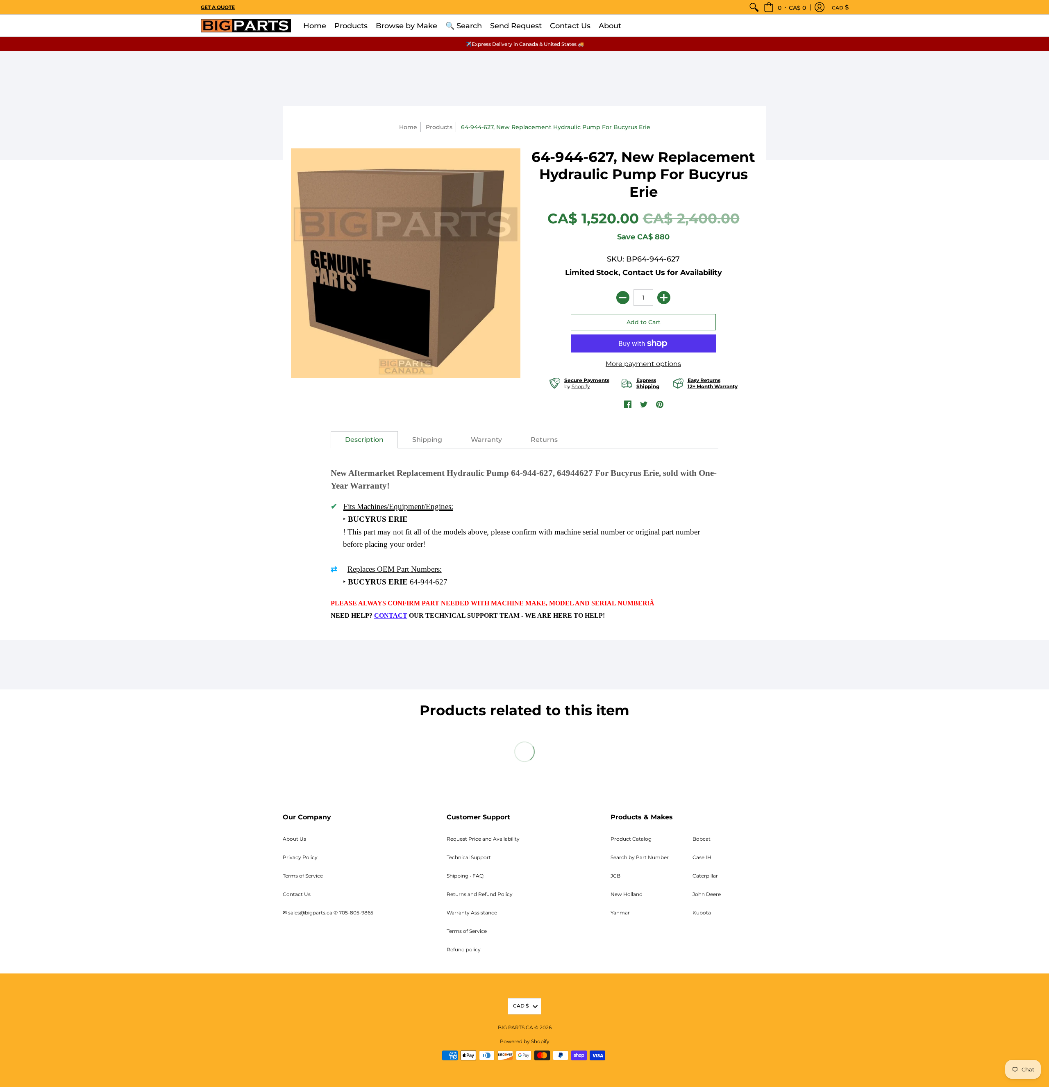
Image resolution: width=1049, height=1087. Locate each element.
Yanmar (620, 913)
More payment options (643, 364)
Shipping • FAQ (465, 876)
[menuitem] (754, 7)
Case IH (702, 857)
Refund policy (464, 949)
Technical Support (469, 857)
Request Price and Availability (483, 839)
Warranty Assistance (472, 913)
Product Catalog (631, 839)
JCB (615, 876)
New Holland (627, 894)
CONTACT (390, 615)
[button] (784, 7)
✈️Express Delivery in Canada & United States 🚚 (524, 44)
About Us (294, 839)
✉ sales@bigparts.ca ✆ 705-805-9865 (328, 913)
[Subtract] (622, 297)
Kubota (702, 913)
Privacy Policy (300, 857)
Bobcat (702, 839)
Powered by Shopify (524, 1041)
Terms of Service (303, 876)
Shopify (581, 386)
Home (408, 127)
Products (439, 127)
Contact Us (297, 894)
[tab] (364, 439)
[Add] (663, 297)
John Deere (707, 894)
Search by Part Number (640, 857)
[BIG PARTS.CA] (246, 25)
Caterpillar (705, 876)
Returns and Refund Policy (480, 894)
